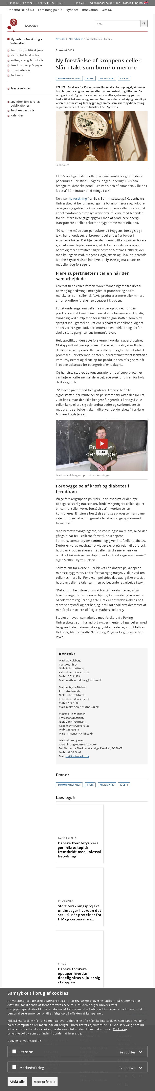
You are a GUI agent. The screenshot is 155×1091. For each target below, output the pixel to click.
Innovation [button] (90, 10)
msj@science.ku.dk (77, 756)
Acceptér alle (45, 1081)
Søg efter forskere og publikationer (25, 103)
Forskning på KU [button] (50, 10)
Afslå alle (17, 1081)
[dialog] (77, 1039)
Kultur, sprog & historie (26, 60)
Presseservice (20, 88)
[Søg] (144, 23)
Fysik (90, 78)
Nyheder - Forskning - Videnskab (26, 41)
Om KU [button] (107, 10)
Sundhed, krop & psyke (26, 65)
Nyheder (60, 38)
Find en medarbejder (100, 3)
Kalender (16, 115)
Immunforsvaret (69, 78)
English (138, 3)
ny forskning (78, 198)
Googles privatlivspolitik (24, 1041)
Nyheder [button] (72, 10)
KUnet (127, 3)
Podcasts (16, 75)
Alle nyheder (76, 38)
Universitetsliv (20, 70)
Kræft (124, 78)
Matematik (107, 78)
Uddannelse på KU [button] (20, 10)
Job (118, 3)
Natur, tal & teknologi (25, 55)
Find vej (79, 3)
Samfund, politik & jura (26, 50)
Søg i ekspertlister (23, 110)
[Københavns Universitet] (12, 25)
